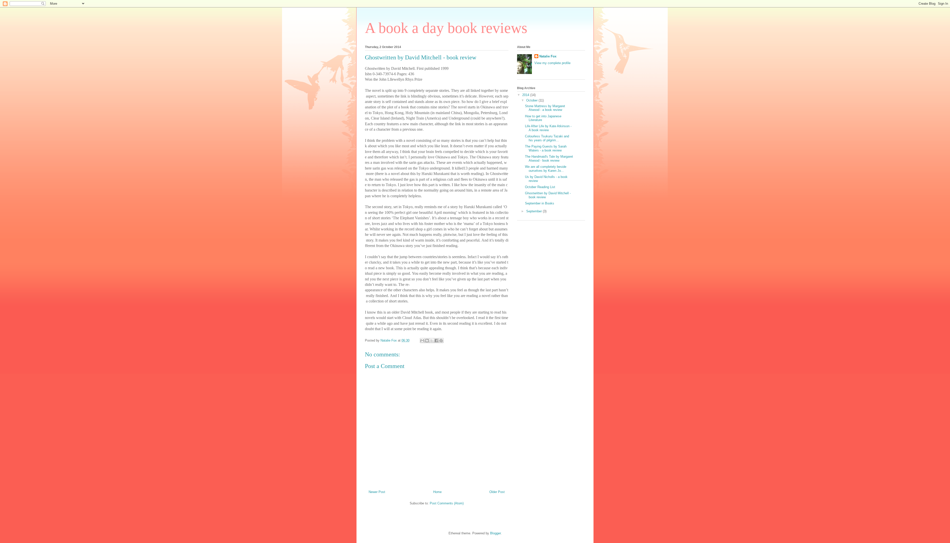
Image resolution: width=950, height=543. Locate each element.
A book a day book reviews (446, 28)
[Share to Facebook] (436, 340)
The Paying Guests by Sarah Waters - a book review (546, 148)
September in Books (539, 203)
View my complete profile (552, 63)
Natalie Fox (547, 56)
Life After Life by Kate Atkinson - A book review (548, 128)
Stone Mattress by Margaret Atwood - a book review (545, 108)
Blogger (495, 533)
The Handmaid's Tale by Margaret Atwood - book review (549, 158)
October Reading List (540, 187)
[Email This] (422, 340)
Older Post (497, 492)
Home (437, 492)
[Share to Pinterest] (441, 340)
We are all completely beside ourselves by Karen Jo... (545, 169)
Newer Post (377, 492)
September (534, 211)
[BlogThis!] (427, 340)
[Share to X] (431, 340)
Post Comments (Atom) (447, 503)
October (532, 100)
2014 (526, 95)
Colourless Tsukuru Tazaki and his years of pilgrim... (547, 138)
